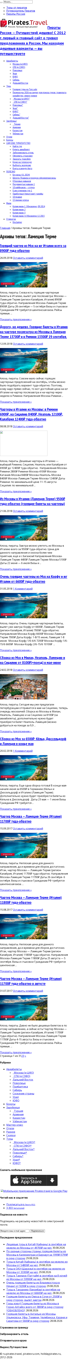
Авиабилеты (12, 60)
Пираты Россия (15, 14)
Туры (8, 86)
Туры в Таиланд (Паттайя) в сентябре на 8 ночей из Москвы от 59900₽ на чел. (36, 1277)
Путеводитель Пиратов (20, 10)
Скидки (10, 1135)
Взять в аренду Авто (22, 168)
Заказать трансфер (22, 158)
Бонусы (9, 139)
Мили (8, 203)
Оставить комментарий (28, 258)
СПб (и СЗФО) (19, 67)
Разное (10, 1132)
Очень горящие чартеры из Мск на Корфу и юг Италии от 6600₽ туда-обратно (33, 579)
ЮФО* (16, 111)
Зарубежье (11, 120)
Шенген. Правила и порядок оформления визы (34, 177)
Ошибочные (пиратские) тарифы (28, 193)
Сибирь (16, 79)
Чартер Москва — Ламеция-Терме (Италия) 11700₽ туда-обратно (31, 819)
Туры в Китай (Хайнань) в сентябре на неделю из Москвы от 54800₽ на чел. (37, 1263)
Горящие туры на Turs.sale (25, 89)
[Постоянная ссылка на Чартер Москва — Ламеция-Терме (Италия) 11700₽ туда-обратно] (23, 857)
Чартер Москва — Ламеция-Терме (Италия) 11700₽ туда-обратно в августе (31, 981)
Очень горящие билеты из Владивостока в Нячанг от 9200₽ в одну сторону (33, 1284)
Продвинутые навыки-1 (24, 184)
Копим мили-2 (19, 209)
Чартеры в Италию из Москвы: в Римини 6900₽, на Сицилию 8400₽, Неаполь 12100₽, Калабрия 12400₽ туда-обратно (31, 414)
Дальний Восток (20, 82)
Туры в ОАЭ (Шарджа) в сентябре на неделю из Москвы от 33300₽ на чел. (35, 1270)
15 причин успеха (21, 200)
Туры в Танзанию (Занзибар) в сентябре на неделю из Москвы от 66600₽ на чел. (33, 1291)
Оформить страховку (23, 155)
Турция (16, 124)
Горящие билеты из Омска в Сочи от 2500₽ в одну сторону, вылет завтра (34, 1298)
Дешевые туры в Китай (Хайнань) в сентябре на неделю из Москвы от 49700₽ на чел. (36, 1246)
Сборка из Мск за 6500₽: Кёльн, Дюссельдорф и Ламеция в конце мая (33, 741)
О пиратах (11, 219)
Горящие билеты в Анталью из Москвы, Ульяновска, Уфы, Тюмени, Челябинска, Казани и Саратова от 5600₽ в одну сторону (36, 1317)
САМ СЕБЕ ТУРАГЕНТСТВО (18, 143)
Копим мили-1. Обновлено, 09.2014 (29, 206)
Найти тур (17, 146)
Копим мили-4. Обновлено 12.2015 (29, 215)
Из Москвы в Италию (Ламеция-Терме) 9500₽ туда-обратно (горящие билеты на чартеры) (32, 501)
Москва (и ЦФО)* (21, 98)
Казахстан (17, 130)
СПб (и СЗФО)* (20, 101)
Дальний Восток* (21, 117)
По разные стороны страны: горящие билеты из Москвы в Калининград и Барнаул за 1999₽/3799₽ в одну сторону (37, 1255)
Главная (5, 228)
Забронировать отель (23, 152)
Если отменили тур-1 (22, 190)
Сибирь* (16, 114)
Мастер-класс (14, 1125)
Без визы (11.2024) (21, 174)
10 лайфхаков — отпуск (24, 187)
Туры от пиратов (16, 7)
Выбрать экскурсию (22, 165)
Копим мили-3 (19, 212)
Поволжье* (18, 105)
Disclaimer (17, 222)
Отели (9, 136)
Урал (15, 73)
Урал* (15, 108)
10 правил (17, 196)
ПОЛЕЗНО (10, 171)
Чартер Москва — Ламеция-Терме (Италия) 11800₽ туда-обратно (31, 900)
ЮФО (15, 76)
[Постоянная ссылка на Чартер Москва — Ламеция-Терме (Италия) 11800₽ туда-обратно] (23, 938)
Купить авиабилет (21, 149)
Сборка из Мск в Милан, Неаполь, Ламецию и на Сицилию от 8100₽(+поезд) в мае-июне (32, 660)
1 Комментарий (23, 588)
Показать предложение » (16, 319)
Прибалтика (20, 1086)
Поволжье (17, 70)
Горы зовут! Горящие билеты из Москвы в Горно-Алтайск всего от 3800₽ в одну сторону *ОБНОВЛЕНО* (34, 1307)
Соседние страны (23, 1093)
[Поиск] (1, 2)
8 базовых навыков (22, 181)
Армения (17, 127)
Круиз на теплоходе (22, 162)
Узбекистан (18, 133)
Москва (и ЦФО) (20, 63)
